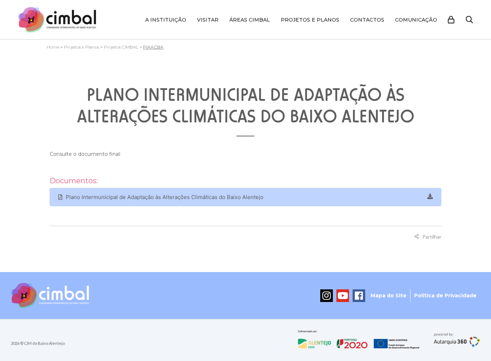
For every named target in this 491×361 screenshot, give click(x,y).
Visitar (208, 20)
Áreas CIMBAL (249, 20)
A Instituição (165, 20)
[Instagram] (326, 295)
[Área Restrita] (451, 19)
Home (53, 47)
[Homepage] (57, 19)
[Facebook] (359, 295)
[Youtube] (342, 295)
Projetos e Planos (310, 20)
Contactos (367, 20)
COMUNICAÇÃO (416, 20)
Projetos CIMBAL (121, 47)
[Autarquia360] (457, 340)
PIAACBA (153, 47)
